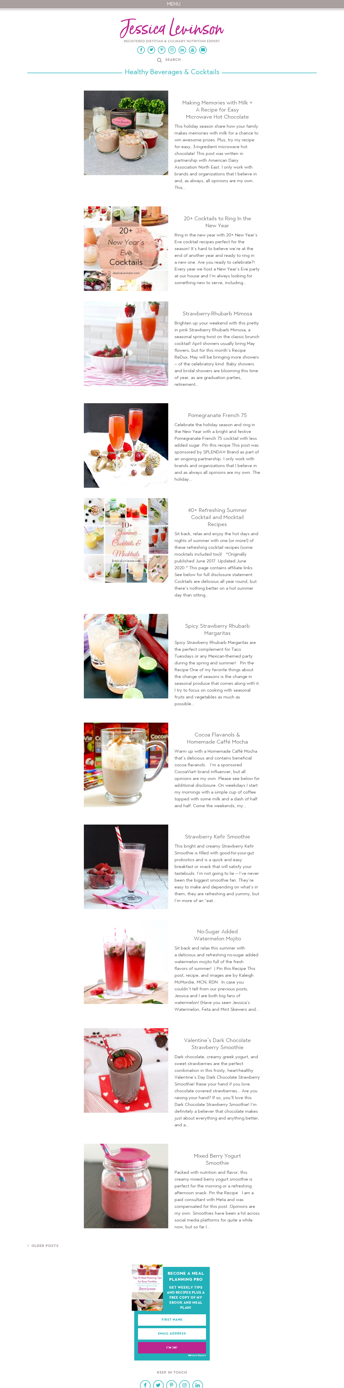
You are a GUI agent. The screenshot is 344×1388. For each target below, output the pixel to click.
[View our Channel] (192, 50)
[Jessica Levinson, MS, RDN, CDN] (172, 31)
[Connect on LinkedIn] (182, 50)
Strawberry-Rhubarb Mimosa (217, 314)
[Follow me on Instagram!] (172, 50)
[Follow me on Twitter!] (151, 50)
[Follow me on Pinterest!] (161, 50)
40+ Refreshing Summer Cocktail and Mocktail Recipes (217, 517)
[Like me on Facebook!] (141, 50)
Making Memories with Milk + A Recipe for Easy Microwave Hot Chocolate (217, 110)
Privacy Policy (197, 1356)
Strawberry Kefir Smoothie (217, 837)
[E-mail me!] (203, 50)
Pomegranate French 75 (217, 415)
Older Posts (45, 1246)
